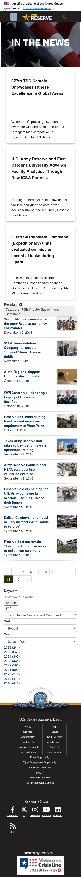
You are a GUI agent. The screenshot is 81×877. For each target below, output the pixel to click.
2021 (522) (12, 669)
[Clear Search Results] (40, 303)
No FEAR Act (54, 737)
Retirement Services (40, 767)
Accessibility (28, 737)
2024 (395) (12, 656)
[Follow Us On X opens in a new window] (23, 811)
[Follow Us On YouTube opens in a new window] (46, 811)
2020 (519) (12, 674)
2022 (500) (12, 665)
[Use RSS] (12, 827)
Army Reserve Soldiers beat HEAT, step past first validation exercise (25, 469)
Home (28, 726)
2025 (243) (12, 651)
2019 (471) (12, 678)
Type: (8, 608)
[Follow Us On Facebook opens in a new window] (12, 811)
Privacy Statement (28, 747)
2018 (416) (12, 683)
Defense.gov (54, 752)
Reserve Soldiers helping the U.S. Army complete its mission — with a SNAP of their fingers (26, 496)
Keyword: (11, 590)
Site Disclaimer (28, 752)
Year (7, 634)
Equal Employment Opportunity (40, 762)
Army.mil (54, 747)
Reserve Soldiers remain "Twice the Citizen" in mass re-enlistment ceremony (25, 546)
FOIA (54, 726)
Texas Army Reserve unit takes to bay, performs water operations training (25, 445)
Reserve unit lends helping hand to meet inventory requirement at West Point (24, 421)
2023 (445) (12, 660)
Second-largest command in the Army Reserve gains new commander (26, 323)
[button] (39, 8)
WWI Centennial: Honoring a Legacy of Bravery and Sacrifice (25, 397)
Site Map (28, 731)
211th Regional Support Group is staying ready (22, 373)
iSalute (54, 731)
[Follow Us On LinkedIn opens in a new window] (57, 811)
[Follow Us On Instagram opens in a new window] (35, 811)
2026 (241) (12, 647)
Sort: (7, 621)
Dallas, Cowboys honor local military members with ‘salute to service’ (26, 522)
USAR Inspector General (40, 782)
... (15, 571)
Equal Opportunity (40, 757)
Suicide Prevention (40, 777)
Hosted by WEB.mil (38, 853)
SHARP (40, 772)
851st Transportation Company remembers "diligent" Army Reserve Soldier (22, 350)
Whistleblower (54, 742)
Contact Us (28, 742)
